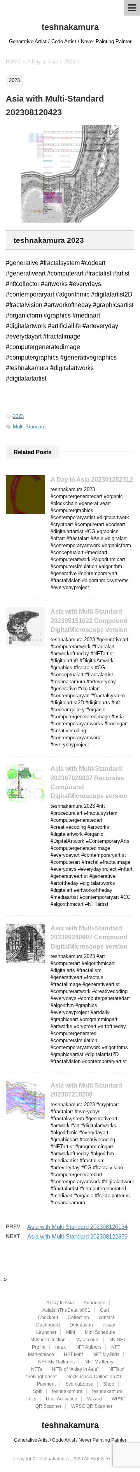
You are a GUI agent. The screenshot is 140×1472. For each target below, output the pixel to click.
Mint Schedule (100, 1332)
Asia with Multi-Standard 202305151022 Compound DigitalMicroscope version (89, 620)
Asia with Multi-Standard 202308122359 (77, 1236)
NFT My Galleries (56, 1362)
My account (87, 1339)
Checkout (48, 1317)
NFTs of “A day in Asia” (75, 1369)
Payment (46, 1384)
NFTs (36, 1369)
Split (37, 1391)
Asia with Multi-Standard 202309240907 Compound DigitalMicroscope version (89, 937)
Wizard (94, 1399)
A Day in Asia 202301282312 (92, 479)
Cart (104, 1310)
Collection (78, 1317)
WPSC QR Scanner (91, 1406)
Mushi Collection (48, 1339)
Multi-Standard (29, 427)
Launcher (46, 1332)
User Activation (61, 1399)
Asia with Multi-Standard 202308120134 (77, 1226)
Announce (94, 1302)
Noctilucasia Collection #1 (94, 1376)
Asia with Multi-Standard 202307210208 (86, 1090)
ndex (60, 1347)
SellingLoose (79, 1384)
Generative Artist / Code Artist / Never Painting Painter (70, 1440)
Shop (108, 1384)
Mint (70, 1332)
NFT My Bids (106, 1354)
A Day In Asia (60, 1302)
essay (109, 1325)
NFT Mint (73, 1354)
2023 (18, 416)
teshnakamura (70, 27)
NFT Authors (88, 1347)
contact (106, 1317)
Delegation (81, 1325)
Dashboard (48, 1325)
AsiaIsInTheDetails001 (66, 1310)
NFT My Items (98, 1362)
